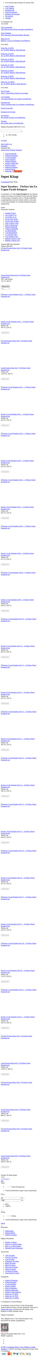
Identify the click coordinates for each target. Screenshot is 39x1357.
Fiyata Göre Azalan (12, 221)
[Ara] (22, 131)
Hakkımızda (9, 1231)
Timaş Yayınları (10, 1269)
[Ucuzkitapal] (1, 129)
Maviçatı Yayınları (11, 1267)
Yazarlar (8, 18)
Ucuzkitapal (5, 182)
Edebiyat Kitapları (11, 1280)
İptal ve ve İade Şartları (13, 1246)
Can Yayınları (10, 1259)
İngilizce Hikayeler (11, 1290)
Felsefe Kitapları (10, 1282)
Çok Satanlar (9, 8)
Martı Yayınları (10, 1265)
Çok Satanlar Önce (11, 237)
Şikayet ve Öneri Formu (13, 1244)
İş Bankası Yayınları (12, 1261)
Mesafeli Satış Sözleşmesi (14, 1248)
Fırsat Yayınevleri (11, 12)
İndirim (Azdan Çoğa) (12, 238)
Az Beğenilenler (10, 231)
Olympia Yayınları (11, 1271)
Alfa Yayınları (10, 1255)
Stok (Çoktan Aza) (11, 225)
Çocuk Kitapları (10, 1284)
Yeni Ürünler (9, 6)
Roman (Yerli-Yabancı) (13, 1292)
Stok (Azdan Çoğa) (12, 223)
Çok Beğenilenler (11, 233)
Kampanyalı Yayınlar (12, 14)
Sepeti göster (5, 150)
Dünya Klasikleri (11, 1288)
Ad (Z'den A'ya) (10, 217)
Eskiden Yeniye (10, 213)
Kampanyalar (9, 10)
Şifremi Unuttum (11, 1235)
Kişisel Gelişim (10, 1286)
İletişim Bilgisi (10, 1233)
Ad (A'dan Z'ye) (10, 215)
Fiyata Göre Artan (11, 219)
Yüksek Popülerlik (11, 229)
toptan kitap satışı (7, 1309)
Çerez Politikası (24, 1347)
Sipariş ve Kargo (11, 1242)
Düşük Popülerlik (11, 227)
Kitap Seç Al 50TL (11, 1294)
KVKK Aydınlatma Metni (10, 1347)
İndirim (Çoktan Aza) (12, 240)
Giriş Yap (4, 144)
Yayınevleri (9, 16)
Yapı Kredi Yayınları (12, 1273)
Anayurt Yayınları (11, 1257)
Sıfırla (3, 1223)
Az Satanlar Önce (11, 235)
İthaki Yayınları (10, 1263)
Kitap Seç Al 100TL (12, 1298)
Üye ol (9, 144)
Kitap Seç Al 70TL (11, 1296)
